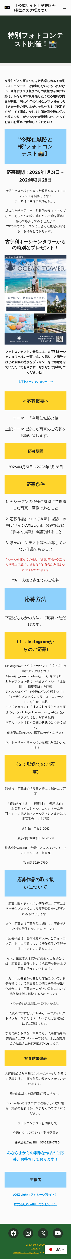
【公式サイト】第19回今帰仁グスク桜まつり (34, 7)
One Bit (34, 1248)
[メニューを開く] (64, 7)
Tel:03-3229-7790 (35, 862)
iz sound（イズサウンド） (26, 1252)
